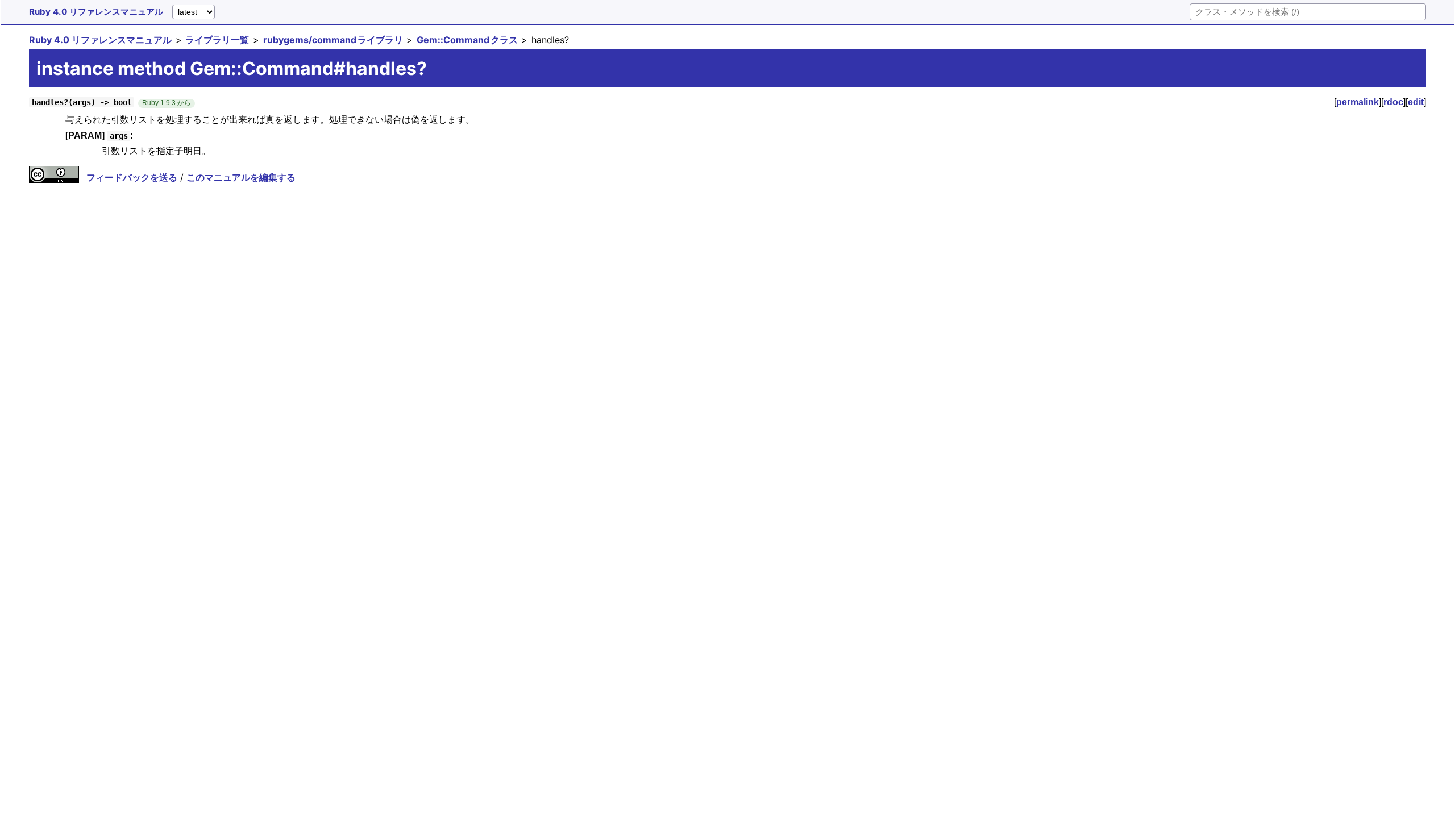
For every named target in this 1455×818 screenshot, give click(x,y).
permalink (1357, 102)
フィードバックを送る (131, 177)
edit (1416, 102)
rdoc (1393, 102)
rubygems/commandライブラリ (333, 39)
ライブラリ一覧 (217, 39)
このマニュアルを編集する (241, 177)
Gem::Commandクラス (467, 39)
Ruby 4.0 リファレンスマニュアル (96, 11)
